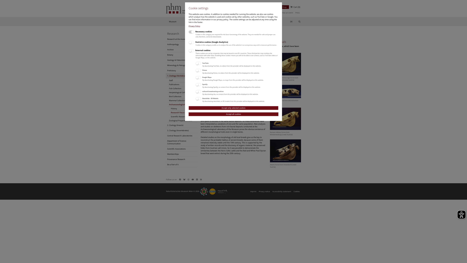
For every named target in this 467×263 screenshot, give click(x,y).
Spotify (204, 84)
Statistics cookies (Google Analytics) (211, 42)
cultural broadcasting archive (213, 91)
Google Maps (206, 77)
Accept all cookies (233, 114)
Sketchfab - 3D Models (210, 98)
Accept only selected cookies (233, 108)
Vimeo (204, 70)
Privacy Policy (194, 26)
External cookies (202, 50)
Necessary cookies (203, 31)
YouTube (205, 63)
